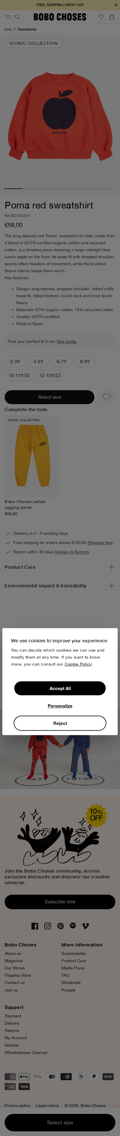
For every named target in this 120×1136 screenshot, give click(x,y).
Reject (60, 723)
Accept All (60, 688)
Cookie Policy (78, 664)
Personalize (60, 705)
